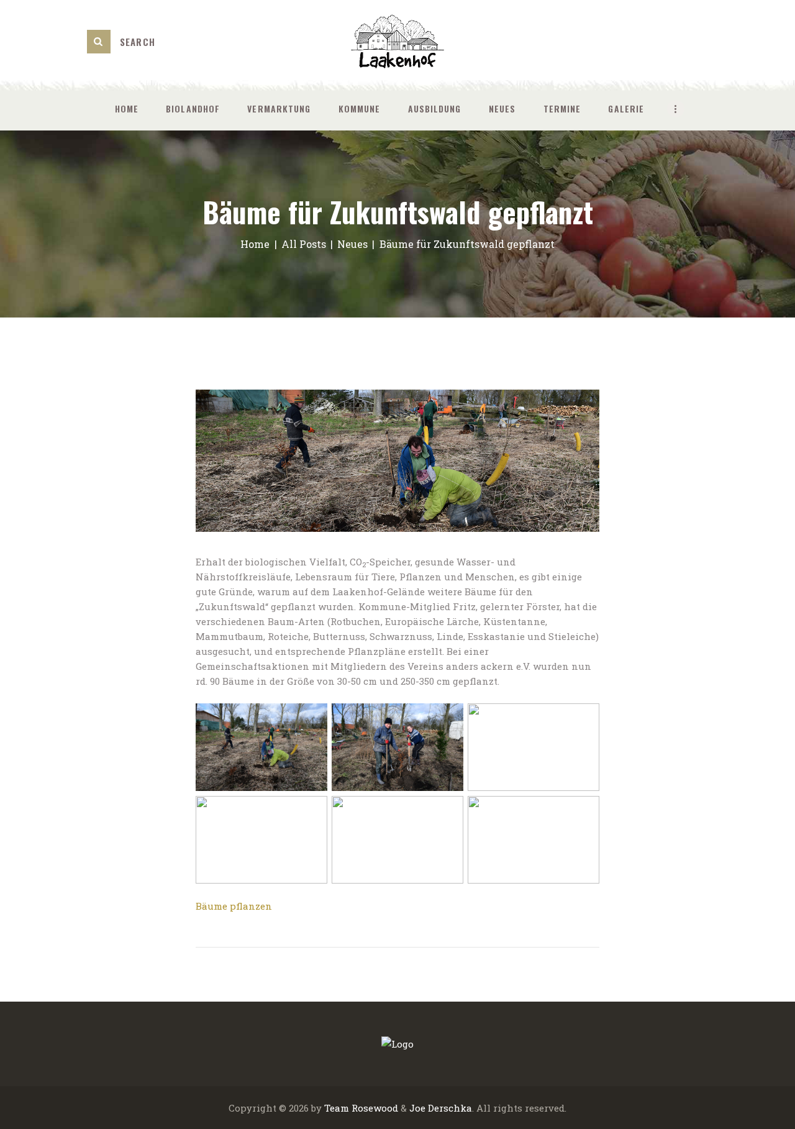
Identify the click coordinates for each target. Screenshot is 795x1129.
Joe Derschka (440, 1108)
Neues (352, 243)
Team (336, 1108)
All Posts (303, 243)
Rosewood (375, 1108)
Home (255, 243)
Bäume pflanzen (234, 906)
